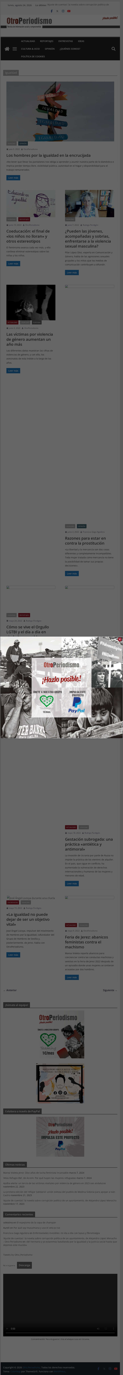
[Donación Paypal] (92, 687)
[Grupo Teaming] (31, 687)
